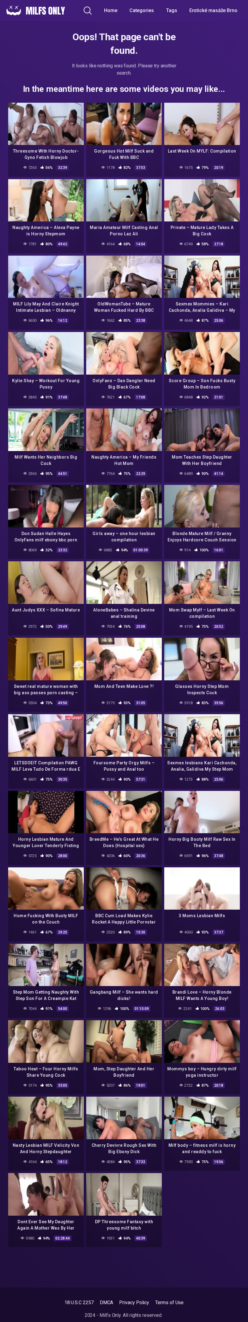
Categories (141, 10)
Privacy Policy (134, 1302)
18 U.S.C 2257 (79, 1302)
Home (110, 10)
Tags (171, 10)
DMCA (106, 1302)
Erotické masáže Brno (213, 10)
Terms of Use (169, 1302)
